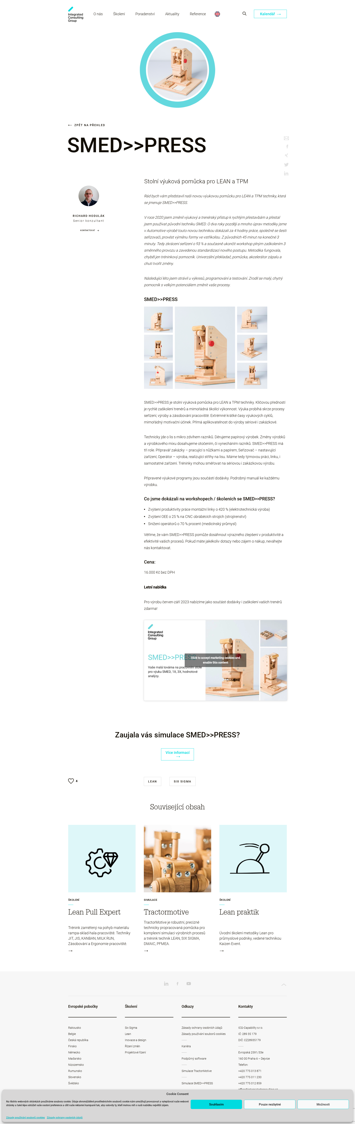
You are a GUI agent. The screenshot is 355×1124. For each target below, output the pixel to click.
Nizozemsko (76, 1064)
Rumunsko (75, 1071)
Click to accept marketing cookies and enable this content (215, 660)
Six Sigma (182, 781)
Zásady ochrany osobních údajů (65, 1117)
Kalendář (268, 14)
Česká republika (78, 1040)
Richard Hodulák (89, 215)
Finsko (72, 1046)
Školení (119, 14)
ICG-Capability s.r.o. (250, 1027)
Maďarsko (74, 1058)
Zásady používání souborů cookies (25, 1117)
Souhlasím (216, 1104)
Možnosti (323, 1104)
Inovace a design (135, 1040)
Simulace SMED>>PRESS (197, 1083)
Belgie (72, 1034)
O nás (98, 14)
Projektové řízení (135, 1052)
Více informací (178, 752)
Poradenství (145, 14)
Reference (198, 14)
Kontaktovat (87, 230)
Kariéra (186, 1046)
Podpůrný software (194, 1058)
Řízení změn (132, 1046)
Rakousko (74, 1027)
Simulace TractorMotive (197, 1071)
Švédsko (73, 1083)
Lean (152, 781)
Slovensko (74, 1077)
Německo (74, 1052)
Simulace (150, 900)
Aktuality (172, 14)
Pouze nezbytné (270, 1104)
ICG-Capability (75, 14)
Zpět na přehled (89, 125)
